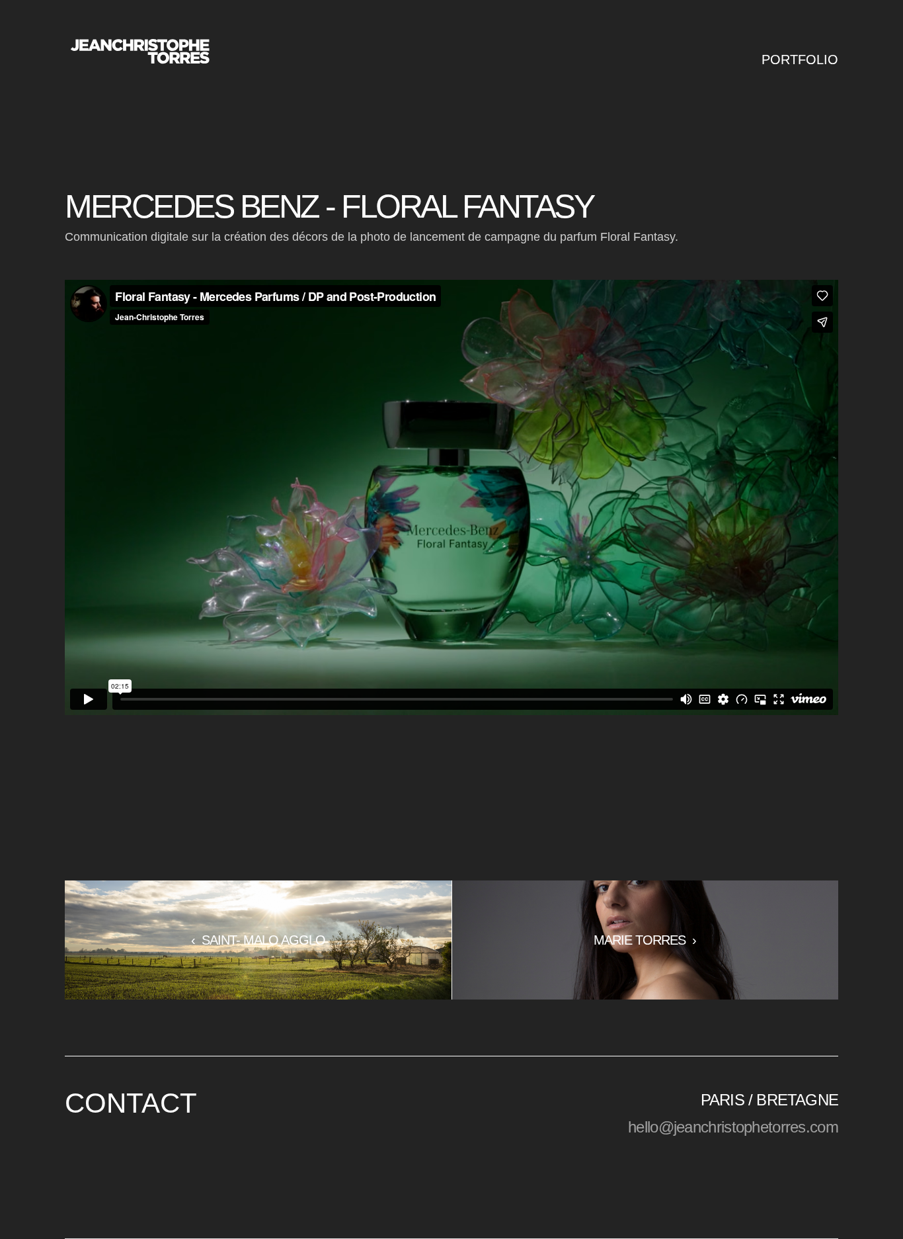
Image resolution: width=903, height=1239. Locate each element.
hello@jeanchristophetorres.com (733, 1127)
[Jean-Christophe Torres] (139, 52)
